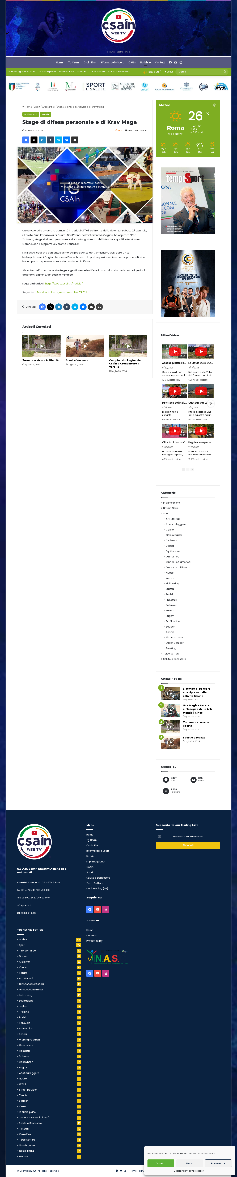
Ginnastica (172, 556)
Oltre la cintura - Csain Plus (174, 442)
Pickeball (171, 599)
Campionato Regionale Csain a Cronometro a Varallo (125, 363)
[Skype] (58, 139)
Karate (170, 578)
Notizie (144, 62)
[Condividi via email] (74, 139)
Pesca (169, 610)
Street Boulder (175, 643)
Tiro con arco (174, 637)
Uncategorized (27, 1145)
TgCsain (24, 1128)
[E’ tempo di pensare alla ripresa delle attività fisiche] (170, 693)
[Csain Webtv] (118, 25)
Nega (189, 1163)
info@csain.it (24, 905)
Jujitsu (170, 589)
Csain (22, 1106)
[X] (34, 139)
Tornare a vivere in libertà (40, 360)
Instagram (58, 292)
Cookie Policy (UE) (97, 888)
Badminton (26, 1062)
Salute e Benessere (119, 71)
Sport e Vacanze (77, 360)
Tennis (170, 632)
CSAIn (132, 62)
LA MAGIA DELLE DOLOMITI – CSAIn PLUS (201, 362)
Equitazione (173, 551)
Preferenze (218, 1163)
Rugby (170, 616)
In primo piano (48, 71)
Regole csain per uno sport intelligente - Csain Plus (201, 442)
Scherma (24, 1056)
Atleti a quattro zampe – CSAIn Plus (174, 362)
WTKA (22, 1084)
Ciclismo (171, 540)
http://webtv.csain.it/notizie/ (64, 283)
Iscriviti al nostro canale (118, 51)
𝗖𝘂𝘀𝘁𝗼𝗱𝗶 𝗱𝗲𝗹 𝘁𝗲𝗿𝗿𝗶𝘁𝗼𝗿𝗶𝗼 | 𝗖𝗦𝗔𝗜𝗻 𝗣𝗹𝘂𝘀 (201, 402)
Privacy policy (196, 1170)
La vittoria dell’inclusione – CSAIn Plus (174, 402)
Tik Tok (83, 292)
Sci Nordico (173, 621)
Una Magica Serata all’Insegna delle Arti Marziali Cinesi (197, 709)
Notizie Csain (66, 71)
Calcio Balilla (174, 535)
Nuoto (170, 573)
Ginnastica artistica (178, 562)
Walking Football (29, 1039)
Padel (169, 594)
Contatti (160, 62)
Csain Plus (90, 62)
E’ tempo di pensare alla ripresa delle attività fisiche (196, 692)
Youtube (72, 292)
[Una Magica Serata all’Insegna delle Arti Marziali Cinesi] (170, 710)
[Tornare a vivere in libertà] (41, 346)
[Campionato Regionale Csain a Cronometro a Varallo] (128, 346)
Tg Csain (73, 62)
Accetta (161, 1163)
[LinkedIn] (42, 139)
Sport (80, 71)
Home (59, 62)
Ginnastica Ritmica (177, 567)
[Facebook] (25, 139)
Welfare (23, 1156)
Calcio (170, 529)
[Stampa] (99, 306)
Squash (170, 626)
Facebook (43, 292)
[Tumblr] (50, 139)
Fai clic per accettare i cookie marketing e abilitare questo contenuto (85, 185)
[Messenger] (66, 139)
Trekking (171, 648)
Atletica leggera (176, 524)
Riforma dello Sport (112, 62)
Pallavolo (171, 605)
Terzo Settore (97, 71)
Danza (170, 546)
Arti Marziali (48, 107)
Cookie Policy (181, 1170)
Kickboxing (172, 583)
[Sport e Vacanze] (85, 346)
